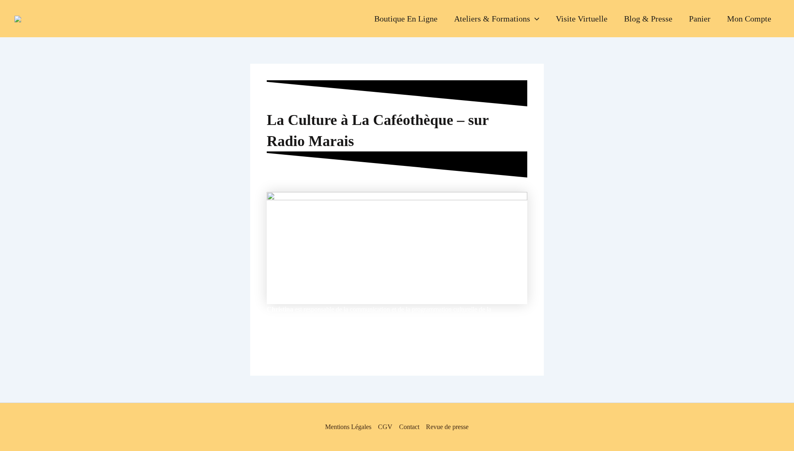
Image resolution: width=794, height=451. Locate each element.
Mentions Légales (348, 426)
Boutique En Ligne (406, 18)
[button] (534, 18)
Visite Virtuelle (581, 18)
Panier (699, 18)
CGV (385, 426)
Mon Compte (749, 18)
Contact (409, 426)
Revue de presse (447, 426)
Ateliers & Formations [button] (492, 18)
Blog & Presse (648, 18)
